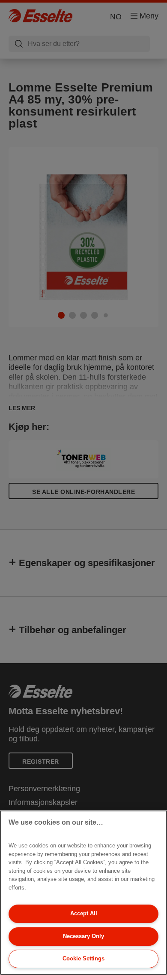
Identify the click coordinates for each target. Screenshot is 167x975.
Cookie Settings (83, 958)
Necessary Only (83, 936)
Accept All (83, 913)
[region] (83, 892)
